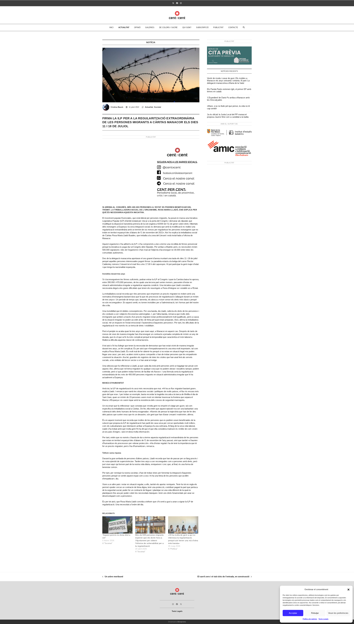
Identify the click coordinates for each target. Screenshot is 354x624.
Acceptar (293, 613)
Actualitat (149, 107)
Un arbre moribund (112, 576)
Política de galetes (310, 619)
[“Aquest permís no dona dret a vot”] (117, 525)
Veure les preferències (338, 613)
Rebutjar (315, 613)
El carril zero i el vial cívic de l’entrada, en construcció (223, 576)
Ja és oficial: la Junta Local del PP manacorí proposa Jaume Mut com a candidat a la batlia (227, 115)
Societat (157, 107)
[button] (348, 589)
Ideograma (181, 622)
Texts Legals (323, 619)
